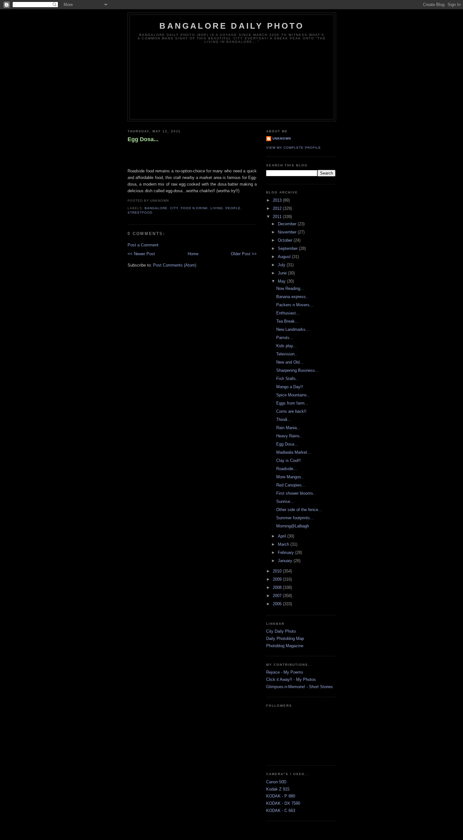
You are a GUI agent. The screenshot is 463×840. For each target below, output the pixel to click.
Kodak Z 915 (277, 789)
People (233, 208)
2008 (278, 587)
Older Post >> (244, 253)
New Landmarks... (292, 329)
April (282, 536)
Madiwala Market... (293, 452)
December (288, 224)
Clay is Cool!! (288, 460)
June (283, 273)
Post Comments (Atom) (174, 265)
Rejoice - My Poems (284, 672)
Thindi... (283, 419)
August (285, 256)
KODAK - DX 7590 (283, 803)
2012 (278, 208)
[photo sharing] (130, 153)
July (282, 264)
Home (193, 253)
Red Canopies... (291, 485)
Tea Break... (287, 321)
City (174, 208)
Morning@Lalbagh (292, 526)
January (286, 560)
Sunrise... (285, 501)
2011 (278, 216)
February (286, 552)
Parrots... (284, 337)
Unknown (281, 138)
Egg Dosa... (143, 139)
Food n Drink (194, 208)
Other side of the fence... (299, 509)
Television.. (286, 354)
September (288, 248)
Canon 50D (276, 782)
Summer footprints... (295, 517)
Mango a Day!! (289, 386)
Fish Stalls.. (287, 378)
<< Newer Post (141, 253)
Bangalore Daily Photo (231, 26)
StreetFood (140, 212)
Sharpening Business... (297, 370)
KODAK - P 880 (280, 796)
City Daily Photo (281, 631)
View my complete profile (293, 147)
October (286, 240)
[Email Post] (170, 200)
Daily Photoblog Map (285, 638)
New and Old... (289, 362)
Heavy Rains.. (289, 436)
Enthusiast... (288, 313)
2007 (278, 595)
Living (216, 208)
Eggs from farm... (292, 403)
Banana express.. (292, 296)
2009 (278, 579)
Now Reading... (290, 288)
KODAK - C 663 (280, 810)
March (284, 544)
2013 (278, 200)
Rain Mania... (288, 427)
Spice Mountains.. (292, 395)
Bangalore (156, 208)
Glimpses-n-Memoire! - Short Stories (299, 686)
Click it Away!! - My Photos (291, 679)
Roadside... (286, 468)
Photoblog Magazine (284, 645)
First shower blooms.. (296, 493)
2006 (278, 603)
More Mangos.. (290, 477)
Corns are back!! (291, 411)
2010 (278, 571)
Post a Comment (143, 245)
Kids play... (286, 345)
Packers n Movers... (294, 304)
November (288, 232)
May (282, 281)
